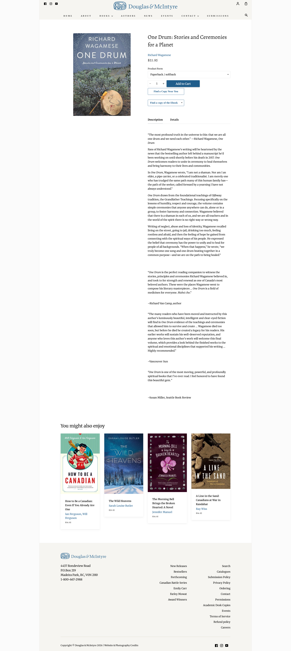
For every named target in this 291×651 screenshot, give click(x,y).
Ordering (224, 588)
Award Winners (177, 599)
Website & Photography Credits (121, 645)
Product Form (155, 68)
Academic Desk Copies (216, 605)
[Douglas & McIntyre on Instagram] (221, 645)
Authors (128, 16)
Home (68, 16)
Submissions (218, 16)
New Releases (178, 566)
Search (226, 566)
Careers (225, 627)
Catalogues (223, 571)
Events (167, 16)
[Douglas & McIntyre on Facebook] (216, 645)
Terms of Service (220, 616)
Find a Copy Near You (166, 91)
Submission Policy (219, 577)
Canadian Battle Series (173, 582)
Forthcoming (179, 577)
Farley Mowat (178, 594)
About (86, 16)
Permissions (222, 599)
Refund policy (222, 622)
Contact (189, 16)
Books (105, 16)
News (148, 16)
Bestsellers (180, 571)
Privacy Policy (221, 582)
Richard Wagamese (159, 55)
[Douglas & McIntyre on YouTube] (226, 645)
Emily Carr (180, 588)
